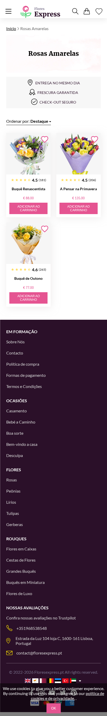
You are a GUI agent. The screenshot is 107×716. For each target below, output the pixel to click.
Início (11, 28)
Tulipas (12, 513)
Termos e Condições (24, 386)
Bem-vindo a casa (21, 444)
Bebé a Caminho (20, 421)
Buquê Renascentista (28, 189)
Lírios (11, 502)
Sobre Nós (15, 341)
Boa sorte (14, 433)
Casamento (16, 410)
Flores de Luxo (19, 593)
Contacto (14, 352)
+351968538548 (31, 628)
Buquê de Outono (28, 278)
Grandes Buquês (21, 571)
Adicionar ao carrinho (28, 208)
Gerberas (14, 524)
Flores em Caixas (21, 548)
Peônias (13, 490)
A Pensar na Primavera (78, 189)
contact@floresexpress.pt (39, 652)
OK (53, 708)
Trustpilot (67, 617)
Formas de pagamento (26, 375)
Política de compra (22, 364)
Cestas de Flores (21, 559)
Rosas (11, 479)
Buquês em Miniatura (25, 582)
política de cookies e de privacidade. (67, 696)
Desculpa (14, 455)
